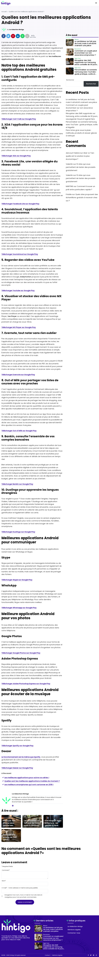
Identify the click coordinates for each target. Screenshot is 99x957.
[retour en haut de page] (94, 946)
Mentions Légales (74, 930)
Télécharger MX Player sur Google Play (18, 327)
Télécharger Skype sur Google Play (16, 580)
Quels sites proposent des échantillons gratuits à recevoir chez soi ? (82, 197)
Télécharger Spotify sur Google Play (17, 745)
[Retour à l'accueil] (45, 2)
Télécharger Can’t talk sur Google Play (18, 119)
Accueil (4, 12)
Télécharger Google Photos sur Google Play (20, 653)
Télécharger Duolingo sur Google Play (18, 532)
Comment (6, 870)
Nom (4, 881)
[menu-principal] (96, 3)
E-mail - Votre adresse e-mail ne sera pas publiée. (20, 888)
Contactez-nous (74, 933)
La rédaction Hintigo (16, 30)
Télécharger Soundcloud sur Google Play (19, 254)
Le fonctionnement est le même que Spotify (20, 757)
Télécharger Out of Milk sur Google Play (19, 430)
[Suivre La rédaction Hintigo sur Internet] (13, 806)
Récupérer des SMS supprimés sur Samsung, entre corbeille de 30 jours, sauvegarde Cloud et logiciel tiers (82, 116)
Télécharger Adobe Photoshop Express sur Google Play (25, 683)
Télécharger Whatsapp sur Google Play (19, 607)
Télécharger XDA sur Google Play (16, 156)
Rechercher (70, 80)
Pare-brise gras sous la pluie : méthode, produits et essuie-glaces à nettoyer (81, 133)
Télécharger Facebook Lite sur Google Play (20, 203)
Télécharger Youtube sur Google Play (18, 290)
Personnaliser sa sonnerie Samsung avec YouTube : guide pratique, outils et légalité (82, 125)
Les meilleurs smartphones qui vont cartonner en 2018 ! (29, 784)
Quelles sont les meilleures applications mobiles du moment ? (32, 781)
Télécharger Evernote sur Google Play (18, 374)
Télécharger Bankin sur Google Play (17, 484)
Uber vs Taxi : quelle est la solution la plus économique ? (80, 156)
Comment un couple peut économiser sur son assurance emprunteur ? (79, 108)
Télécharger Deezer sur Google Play (17, 768)
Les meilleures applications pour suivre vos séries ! (26, 777)
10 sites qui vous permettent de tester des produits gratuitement (80, 167)
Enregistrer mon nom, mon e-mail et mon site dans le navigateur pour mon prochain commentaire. (23, 896)
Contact (47, 955)
